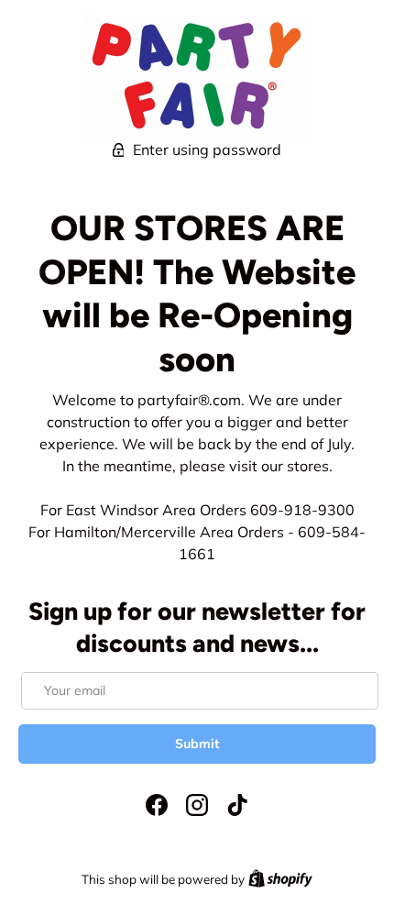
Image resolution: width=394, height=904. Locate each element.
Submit (197, 743)
